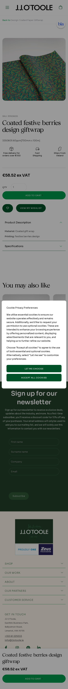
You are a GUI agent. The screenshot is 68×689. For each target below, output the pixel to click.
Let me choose (34, 368)
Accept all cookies (34, 377)
